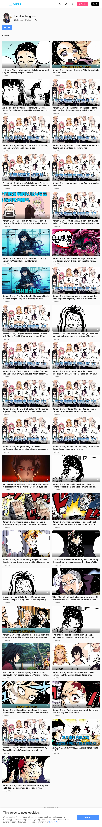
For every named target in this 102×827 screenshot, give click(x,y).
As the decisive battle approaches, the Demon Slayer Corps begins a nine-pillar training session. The (25, 109)
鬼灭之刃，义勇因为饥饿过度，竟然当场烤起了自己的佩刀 (75, 749)
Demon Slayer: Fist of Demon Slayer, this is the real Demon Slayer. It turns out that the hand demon (74, 259)
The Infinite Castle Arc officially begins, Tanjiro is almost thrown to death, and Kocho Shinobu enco (25, 184)
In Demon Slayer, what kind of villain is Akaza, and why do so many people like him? (25, 71)
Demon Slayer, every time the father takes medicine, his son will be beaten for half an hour (74, 372)
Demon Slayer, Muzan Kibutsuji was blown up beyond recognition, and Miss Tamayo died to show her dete (73, 485)
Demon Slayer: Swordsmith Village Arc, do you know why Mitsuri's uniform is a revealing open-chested (24, 222)
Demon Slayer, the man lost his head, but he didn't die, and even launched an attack (75, 447)
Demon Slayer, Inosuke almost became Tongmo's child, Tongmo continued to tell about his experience (25, 786)
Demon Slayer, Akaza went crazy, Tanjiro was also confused (75, 184)
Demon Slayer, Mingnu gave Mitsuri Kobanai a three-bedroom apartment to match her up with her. (24, 523)
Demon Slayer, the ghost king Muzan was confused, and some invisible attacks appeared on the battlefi (25, 447)
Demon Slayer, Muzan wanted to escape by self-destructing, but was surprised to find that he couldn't (74, 523)
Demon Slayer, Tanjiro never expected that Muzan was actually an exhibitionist (75, 711)
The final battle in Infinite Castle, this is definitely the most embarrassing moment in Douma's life (75, 560)
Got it (88, 817)
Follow (7, 27)
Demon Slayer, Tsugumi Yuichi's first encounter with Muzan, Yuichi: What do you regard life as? (24, 335)
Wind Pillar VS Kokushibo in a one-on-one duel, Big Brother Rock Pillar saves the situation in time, (75, 598)
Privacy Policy (54, 822)
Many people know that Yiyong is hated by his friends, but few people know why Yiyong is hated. (25, 673)
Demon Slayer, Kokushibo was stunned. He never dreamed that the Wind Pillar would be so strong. (25, 711)
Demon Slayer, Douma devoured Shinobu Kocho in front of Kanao (75, 71)
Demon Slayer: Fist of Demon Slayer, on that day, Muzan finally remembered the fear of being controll (75, 335)
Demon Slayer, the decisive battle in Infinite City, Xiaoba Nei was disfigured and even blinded (24, 749)
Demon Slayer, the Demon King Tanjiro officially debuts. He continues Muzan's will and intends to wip (25, 560)
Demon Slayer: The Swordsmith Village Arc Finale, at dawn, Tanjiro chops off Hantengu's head (25, 297)
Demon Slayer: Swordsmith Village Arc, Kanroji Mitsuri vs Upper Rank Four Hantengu (24, 259)
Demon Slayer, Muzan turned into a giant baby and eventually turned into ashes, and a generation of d (25, 636)
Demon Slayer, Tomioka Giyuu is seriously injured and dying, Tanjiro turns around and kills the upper (75, 222)
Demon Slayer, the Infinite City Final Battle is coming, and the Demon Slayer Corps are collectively (73, 673)
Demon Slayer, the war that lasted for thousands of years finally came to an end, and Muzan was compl (25, 410)
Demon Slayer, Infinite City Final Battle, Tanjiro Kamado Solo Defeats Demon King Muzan (74, 410)
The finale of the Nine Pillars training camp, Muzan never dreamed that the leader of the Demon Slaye (73, 636)
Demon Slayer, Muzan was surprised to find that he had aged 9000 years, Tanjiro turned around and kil (74, 297)
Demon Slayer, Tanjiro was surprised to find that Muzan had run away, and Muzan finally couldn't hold (25, 372)
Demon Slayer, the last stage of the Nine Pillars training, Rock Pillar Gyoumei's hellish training (74, 109)
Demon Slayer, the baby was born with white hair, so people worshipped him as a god (25, 146)
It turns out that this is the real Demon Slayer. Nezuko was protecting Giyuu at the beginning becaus (24, 598)
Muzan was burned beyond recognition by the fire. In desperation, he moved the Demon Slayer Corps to (25, 485)
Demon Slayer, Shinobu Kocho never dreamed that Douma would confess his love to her (75, 146)
